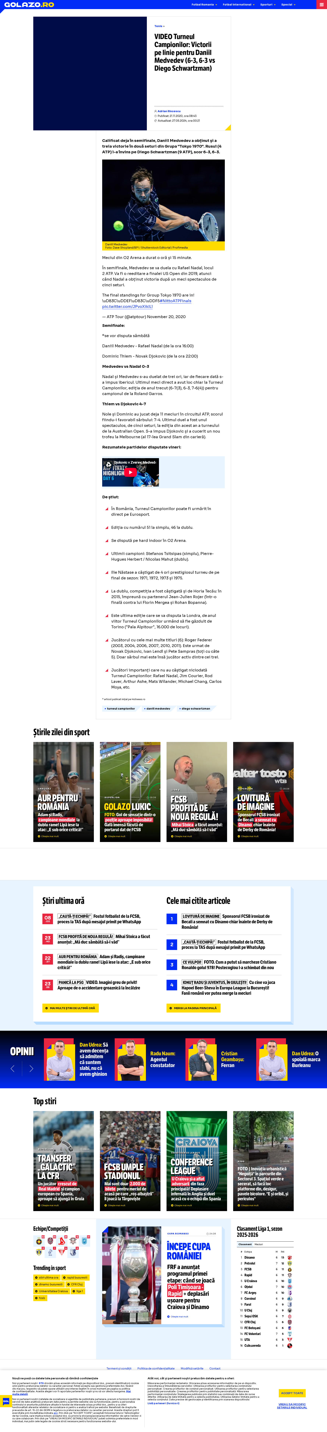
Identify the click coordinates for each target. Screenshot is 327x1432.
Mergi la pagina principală (195, 1008)
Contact (214, 1368)
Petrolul (249, 1263)
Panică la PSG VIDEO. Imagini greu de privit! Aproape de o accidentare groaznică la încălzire (99, 985)
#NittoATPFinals (175, 301)
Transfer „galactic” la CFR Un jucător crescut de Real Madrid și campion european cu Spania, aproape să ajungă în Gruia (63, 1161)
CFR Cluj (77, 1284)
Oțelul (248, 1287)
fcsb (42, 1298)
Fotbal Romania (203, 4)
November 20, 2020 (166, 317)
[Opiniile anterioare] (13, 1069)
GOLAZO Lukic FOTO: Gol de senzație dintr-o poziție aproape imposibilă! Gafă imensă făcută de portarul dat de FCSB (130, 792)
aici (56, 1413)
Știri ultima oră (63, 900)
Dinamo (249, 1257)
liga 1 (79, 1291)
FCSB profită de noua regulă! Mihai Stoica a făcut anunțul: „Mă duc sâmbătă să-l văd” (197, 792)
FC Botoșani (252, 1328)
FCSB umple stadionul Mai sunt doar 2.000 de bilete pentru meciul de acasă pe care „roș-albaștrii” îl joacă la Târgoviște (130, 1161)
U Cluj (248, 1310)
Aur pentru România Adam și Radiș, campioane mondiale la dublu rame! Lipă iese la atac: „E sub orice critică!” (63, 792)
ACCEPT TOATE (292, 1393)
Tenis (158, 26)
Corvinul (250, 1299)
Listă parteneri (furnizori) (163, 1403)
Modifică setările (192, 1368)
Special (286, 4)
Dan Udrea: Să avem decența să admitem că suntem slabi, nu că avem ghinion (79, 1059)
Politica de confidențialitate (156, 1368)
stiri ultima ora (48, 1277)
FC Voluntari (252, 1334)
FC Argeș (250, 1293)
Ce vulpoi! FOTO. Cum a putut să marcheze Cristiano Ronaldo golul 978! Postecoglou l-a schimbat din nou (224, 965)
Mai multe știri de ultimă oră (72, 1008)
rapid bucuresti (77, 1277)
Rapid (248, 1275)
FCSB (247, 1269)
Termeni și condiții (119, 1368)
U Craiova (250, 1281)
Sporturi (266, 4)
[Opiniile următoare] (31, 1069)
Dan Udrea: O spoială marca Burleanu (291, 1059)
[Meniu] (321, 4)
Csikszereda (252, 1346)
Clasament (245, 1244)
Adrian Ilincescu (169, 111)
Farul (247, 1304)
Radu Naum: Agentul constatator (150, 1059)
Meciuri (259, 1244)
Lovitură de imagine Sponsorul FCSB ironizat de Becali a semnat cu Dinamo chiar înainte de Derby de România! (263, 792)
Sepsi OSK (251, 1316)
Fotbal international (237, 4)
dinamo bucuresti (50, 1284)
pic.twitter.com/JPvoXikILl (127, 306)
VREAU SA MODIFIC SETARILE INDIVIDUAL (292, 1406)
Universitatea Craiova (53, 1291)
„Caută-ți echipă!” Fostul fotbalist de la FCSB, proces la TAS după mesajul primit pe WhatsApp (99, 919)
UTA (247, 1340)
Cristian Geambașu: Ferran (220, 1059)
